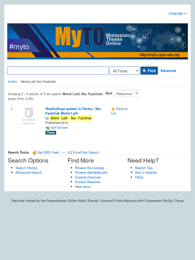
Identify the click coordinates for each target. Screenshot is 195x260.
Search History (26, 167)
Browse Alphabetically (91, 172)
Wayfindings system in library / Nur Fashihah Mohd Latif (73, 111)
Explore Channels (88, 177)
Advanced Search (28, 172)
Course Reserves (88, 181)
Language (176, 13)
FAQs (139, 177)
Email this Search (85, 152)
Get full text (59, 127)
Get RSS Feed (47, 152)
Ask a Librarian (146, 172)
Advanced (168, 70)
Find (151, 70)
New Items (83, 186)
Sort (109, 93)
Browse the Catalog (89, 167)
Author (12, 81)
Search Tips (144, 167)
